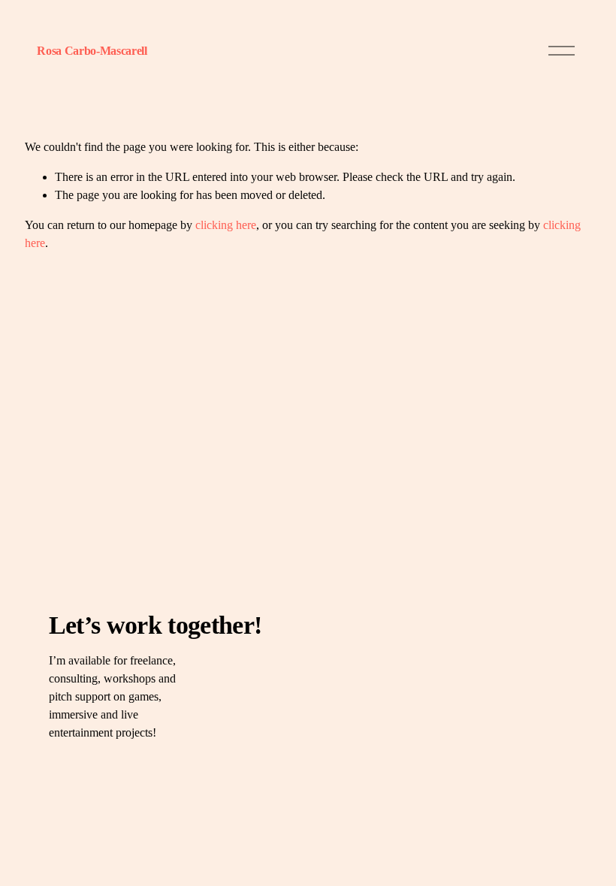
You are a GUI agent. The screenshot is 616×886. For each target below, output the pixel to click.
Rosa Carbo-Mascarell (92, 50)
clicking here (225, 224)
